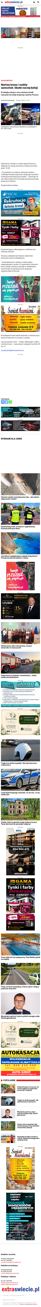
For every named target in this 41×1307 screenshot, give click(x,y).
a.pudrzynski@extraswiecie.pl (12, 350)
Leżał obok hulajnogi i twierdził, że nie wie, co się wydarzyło (20, 793)
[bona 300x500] (20, 851)
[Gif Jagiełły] (20, 32)
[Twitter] (6, 402)
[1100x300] (20, 412)
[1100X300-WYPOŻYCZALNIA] (20, 425)
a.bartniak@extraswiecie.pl (10, 1273)
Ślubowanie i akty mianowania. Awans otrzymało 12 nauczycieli (16, 647)
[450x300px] (20, 203)
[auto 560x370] (20, 1063)
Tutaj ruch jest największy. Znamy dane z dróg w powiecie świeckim (20, 988)
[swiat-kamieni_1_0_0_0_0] (20, 319)
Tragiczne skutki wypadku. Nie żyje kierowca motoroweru (19, 764)
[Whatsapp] (10, 402)
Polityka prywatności (17, 1295)
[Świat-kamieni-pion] (20, 1168)
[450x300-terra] (20, 722)
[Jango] (20, 694)
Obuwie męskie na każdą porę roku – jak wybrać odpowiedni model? (20, 498)
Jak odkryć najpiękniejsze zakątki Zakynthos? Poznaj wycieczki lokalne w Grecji (19, 557)
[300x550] (20, 904)
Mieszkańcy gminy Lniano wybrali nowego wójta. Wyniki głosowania (20, 1017)
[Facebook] (2, 402)
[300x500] (20, 1216)
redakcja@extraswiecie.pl (9, 1283)
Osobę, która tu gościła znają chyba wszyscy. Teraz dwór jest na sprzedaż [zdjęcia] (19, 823)
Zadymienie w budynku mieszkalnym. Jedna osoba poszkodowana (19, 676)
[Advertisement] (20, 61)
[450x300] (20, 233)
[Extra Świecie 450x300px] (20, 289)
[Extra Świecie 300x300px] (20, 576)
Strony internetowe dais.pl (28, 1304)
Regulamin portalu (9, 1300)
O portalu (6, 1295)
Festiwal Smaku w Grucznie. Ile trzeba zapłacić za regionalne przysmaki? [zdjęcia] (28, 1088)
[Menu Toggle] (2, 2)
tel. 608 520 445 (6, 1271)
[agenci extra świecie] (20, 606)
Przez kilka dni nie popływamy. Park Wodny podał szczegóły (20, 958)
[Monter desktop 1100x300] (20, 12)
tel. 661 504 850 (6, 1260)
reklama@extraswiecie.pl (9, 1284)
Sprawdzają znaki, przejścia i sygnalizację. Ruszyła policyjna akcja (18, 527)
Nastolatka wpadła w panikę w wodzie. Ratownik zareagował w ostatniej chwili (28, 1138)
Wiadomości (7, 80)
